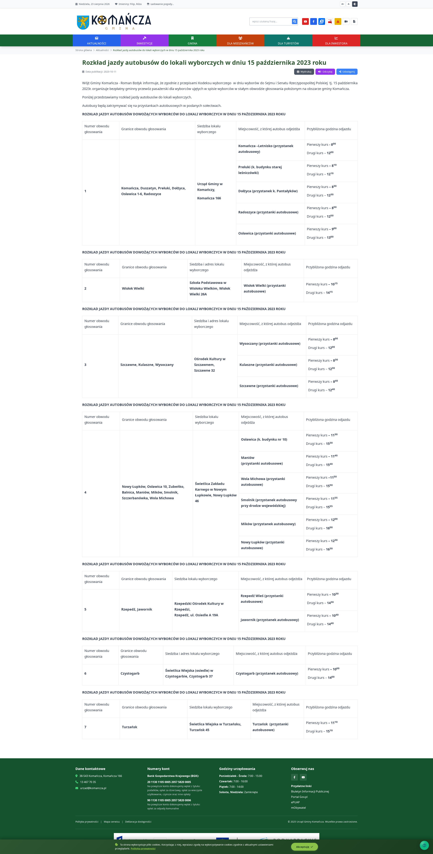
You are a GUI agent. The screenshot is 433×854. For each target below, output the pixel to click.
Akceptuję (303, 846)
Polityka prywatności (86, 821)
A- (349, 4)
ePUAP (295, 802)
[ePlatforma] (321, 21)
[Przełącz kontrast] (355, 4)
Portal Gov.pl (299, 797)
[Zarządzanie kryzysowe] (338, 21)
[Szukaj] (294, 21)
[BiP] (329, 21)
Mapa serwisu (112, 821)
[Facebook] (313, 21)
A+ (342, 4)
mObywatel (298, 808)
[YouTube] (305, 21)
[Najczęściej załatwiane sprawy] (346, 21)
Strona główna (83, 50)
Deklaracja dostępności (138, 821)
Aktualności (102, 50)
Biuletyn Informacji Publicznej (310, 791)
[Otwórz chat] (424, 845)
